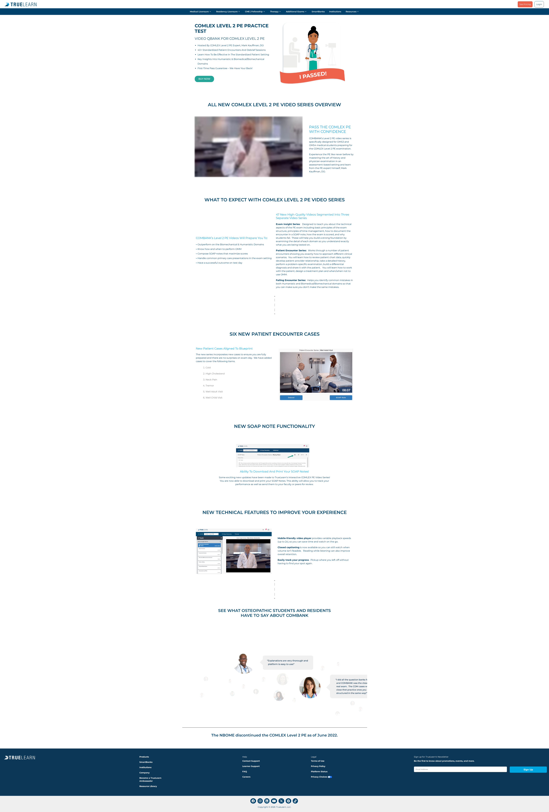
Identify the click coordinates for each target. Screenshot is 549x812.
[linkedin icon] (266, 801)
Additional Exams (295, 11)
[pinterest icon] (288, 801)
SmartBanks (318, 11)
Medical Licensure (199, 11)
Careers (246, 777)
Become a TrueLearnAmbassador (150, 779)
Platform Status (319, 771)
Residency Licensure (227, 11)
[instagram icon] (260, 801)
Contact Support (251, 761)
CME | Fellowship (254, 11)
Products (144, 757)
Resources (351, 11)
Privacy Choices (319, 777)
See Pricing (525, 4)
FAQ (244, 771)
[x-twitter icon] (281, 801)
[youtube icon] (274, 801)
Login (539, 4)
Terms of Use (317, 761)
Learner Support (251, 766)
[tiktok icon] (295, 801)
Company (144, 772)
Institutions (335, 11)
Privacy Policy (318, 766)
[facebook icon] (253, 801)
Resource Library (148, 786)
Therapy (274, 11)
